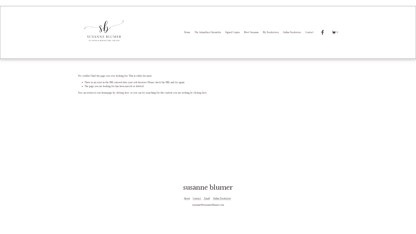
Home (187, 32)
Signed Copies (232, 32)
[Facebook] (322, 32)
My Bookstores (271, 32)
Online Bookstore (292, 32)
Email (206, 198)
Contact (309, 32)
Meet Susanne (251, 32)
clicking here (122, 92)
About (187, 198)
